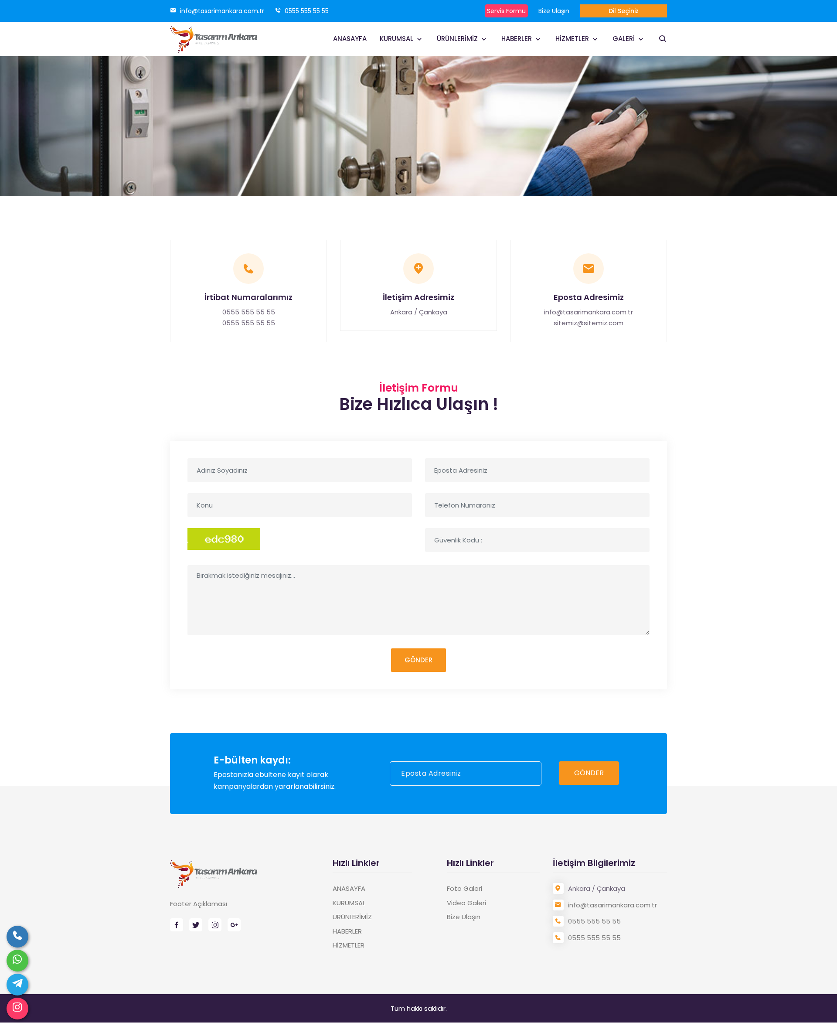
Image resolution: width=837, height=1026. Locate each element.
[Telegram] (17, 984)
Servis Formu (506, 11)
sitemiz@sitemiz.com (588, 322)
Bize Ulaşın (553, 11)
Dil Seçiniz (624, 11)
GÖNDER (418, 660)
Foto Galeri (464, 888)
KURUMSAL (397, 38)
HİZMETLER (573, 38)
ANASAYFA (350, 38)
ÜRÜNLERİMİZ (458, 38)
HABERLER (517, 38)
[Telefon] (17, 937)
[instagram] (17, 1008)
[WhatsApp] (17, 960)
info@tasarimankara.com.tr (221, 11)
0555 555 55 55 (306, 11)
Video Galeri (466, 902)
